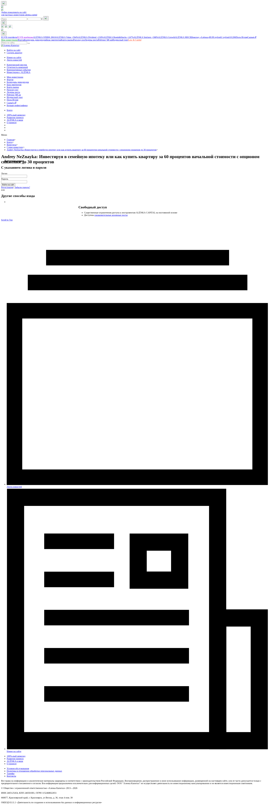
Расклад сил (12, 90)
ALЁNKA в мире (15, 120)
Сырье (251, 37)
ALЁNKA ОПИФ (44, 37)
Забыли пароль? (22, 187)
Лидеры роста (13, 92)
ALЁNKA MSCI (182, 37)
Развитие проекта (15, 117)
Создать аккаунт (14, 52)
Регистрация (7, 187)
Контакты (11, 776)
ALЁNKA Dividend (90, 37)
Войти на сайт (13, 50)
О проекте (12, 122)
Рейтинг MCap (14, 95)
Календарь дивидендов (18, 82)
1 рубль (228, 37)
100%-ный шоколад (16, 115)
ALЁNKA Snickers (146, 37)
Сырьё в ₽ (11, 103)
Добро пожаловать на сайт (13, 12)
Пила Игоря (241, 37)
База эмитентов (14, 84)
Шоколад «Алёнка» (205, 37)
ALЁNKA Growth (166, 37)
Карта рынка (13, 87)
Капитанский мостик (17, 65)
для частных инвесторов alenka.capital (19, 15)
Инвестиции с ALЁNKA (18, 72)
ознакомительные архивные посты (111, 215)
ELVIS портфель (9, 37)
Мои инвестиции (15, 77)
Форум (10, 79)
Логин (4, 173)
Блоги (9, 110)
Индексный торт (15, 97)
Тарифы (10, 773)
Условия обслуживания (18, 768)
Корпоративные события (19, 70)
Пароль (4, 179)
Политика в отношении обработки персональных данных (34, 771)
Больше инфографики (17, 105)
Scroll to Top (7, 220)
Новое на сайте (14, 57)
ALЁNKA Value (67, 37)
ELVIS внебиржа (25, 37)
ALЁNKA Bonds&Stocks (118, 37)
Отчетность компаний (17, 67)
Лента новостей (14, 60)
